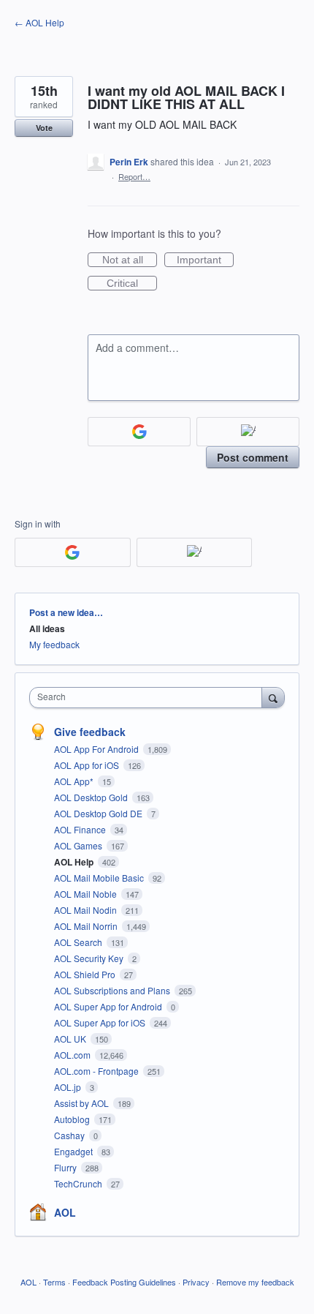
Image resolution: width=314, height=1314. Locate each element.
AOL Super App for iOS (101, 1022)
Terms (54, 1282)
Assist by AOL (82, 1103)
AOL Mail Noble (86, 893)
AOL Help (75, 861)
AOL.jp (68, 1087)
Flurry (66, 1167)
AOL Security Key (90, 958)
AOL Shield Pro (86, 974)
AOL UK (71, 1038)
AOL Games (79, 845)
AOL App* (75, 781)
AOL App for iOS (87, 765)
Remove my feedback (255, 1282)
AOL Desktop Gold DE (99, 813)
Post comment (252, 457)
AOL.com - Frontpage (97, 1071)
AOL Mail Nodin (86, 910)
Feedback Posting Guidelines (124, 1282)
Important (205, 260)
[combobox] (149, 697)
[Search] (273, 697)
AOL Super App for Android (109, 1006)
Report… (134, 176)
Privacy (196, 1282)
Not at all (129, 260)
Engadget (74, 1151)
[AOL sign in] (247, 431)
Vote (44, 127)
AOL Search (79, 942)
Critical (132, 283)
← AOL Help (39, 22)
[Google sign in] (139, 431)
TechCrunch (79, 1183)
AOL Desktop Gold (92, 797)
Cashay (70, 1135)
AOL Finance (81, 829)
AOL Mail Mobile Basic (100, 877)
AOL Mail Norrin (87, 926)
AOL (65, 1212)
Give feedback (90, 731)
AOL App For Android (97, 749)
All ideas (47, 628)
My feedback (54, 644)
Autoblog (73, 1119)
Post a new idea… (66, 612)
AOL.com (73, 1054)
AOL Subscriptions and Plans (113, 990)
